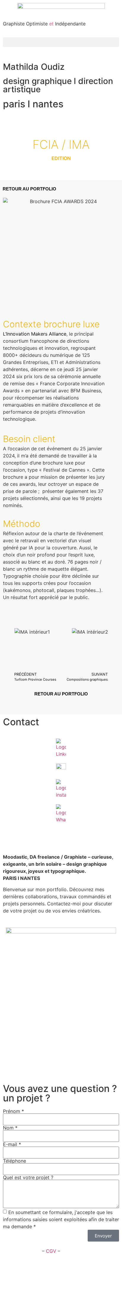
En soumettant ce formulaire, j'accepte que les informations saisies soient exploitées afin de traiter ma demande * (61, 1219)
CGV (51, 1251)
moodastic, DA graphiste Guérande (45, 1053)
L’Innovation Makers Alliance (34, 334)
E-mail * (12, 1144)
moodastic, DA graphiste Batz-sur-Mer (49, 1067)
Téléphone (14, 1160)
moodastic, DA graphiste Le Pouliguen (49, 1060)
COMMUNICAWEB (89, 1276)
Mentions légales (22, 1251)
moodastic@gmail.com (28, 833)
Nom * (10, 1127)
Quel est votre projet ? (28, 1177)
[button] (61, 42)
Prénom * (13, 1111)
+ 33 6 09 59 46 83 (25, 840)
